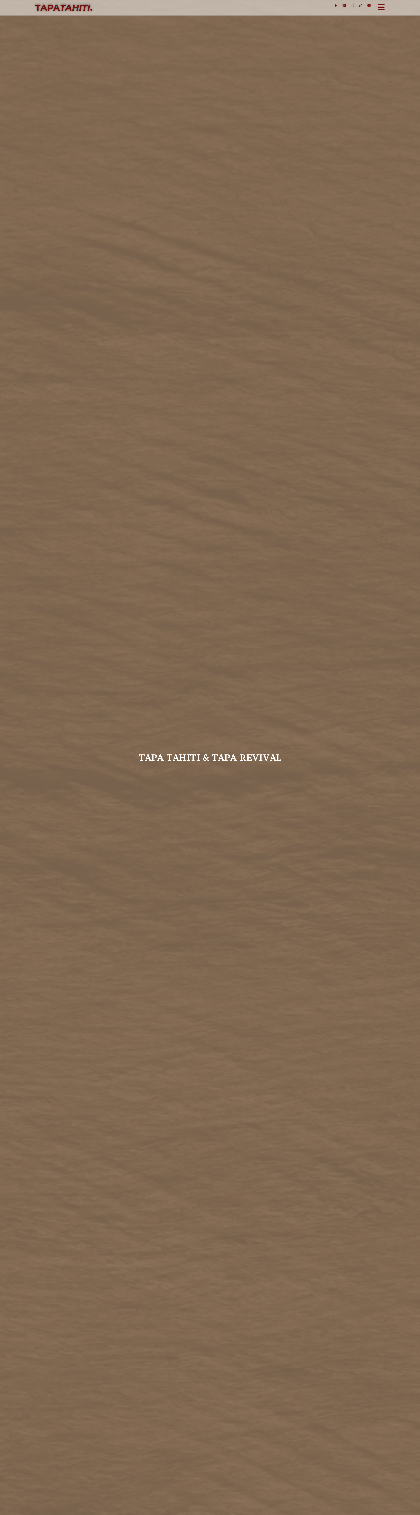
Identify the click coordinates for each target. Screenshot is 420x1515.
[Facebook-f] (336, 5)
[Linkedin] (344, 5)
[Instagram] (352, 5)
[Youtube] (369, 5)
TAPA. (63, 7)
